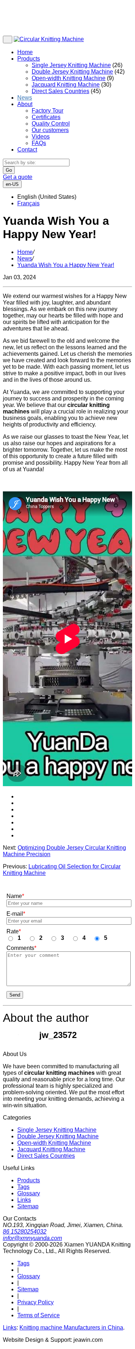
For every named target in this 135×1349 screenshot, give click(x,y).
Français (28, 203)
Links (24, 1200)
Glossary (28, 1193)
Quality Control (51, 124)
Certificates (46, 117)
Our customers (50, 130)
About (24, 104)
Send (14, 995)
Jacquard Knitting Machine (66, 85)
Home (25, 52)
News (24, 98)
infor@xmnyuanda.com (32, 1238)
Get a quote (17, 177)
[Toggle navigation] (7, 39)
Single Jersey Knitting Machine (71, 65)
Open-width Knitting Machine (68, 78)
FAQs (39, 143)
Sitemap (28, 1206)
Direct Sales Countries (60, 91)
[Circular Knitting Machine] (49, 39)
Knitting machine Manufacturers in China (71, 1327)
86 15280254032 (24, 1231)
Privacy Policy (35, 1302)
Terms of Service (38, 1315)
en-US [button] (12, 184)
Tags (23, 1187)
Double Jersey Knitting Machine (72, 72)
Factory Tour (47, 111)
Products (28, 59)
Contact (27, 149)
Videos (41, 136)
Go (9, 170)
